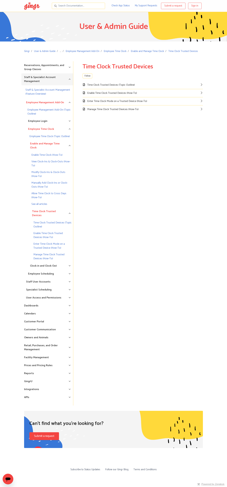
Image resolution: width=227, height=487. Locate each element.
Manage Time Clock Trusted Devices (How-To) (48, 256)
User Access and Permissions (43, 297)
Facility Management (36, 357)
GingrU (28, 381)
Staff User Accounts (38, 282)
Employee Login (37, 121)
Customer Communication (40, 329)
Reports (29, 373)
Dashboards (31, 305)
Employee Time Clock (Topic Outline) (49, 136)
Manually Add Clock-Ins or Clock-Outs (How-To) (49, 185)
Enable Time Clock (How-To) (46, 155)
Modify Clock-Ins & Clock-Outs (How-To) (48, 174)
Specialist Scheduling (39, 289)
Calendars (30, 313)
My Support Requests (146, 5)
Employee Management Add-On (82, 51)
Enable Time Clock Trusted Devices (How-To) (48, 235)
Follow (87, 76)
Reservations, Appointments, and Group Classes (44, 67)
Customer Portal (34, 321)
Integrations (31, 389)
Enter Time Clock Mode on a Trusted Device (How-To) (49, 246)
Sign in (194, 6)
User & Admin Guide (45, 51)
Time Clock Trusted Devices (183, 51)
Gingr (27, 51)
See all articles (39, 204)
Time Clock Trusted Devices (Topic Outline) (52, 224)
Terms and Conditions (145, 469)
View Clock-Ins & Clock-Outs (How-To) (50, 163)
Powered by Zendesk (213, 484)
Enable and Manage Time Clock (147, 51)
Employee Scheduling (41, 274)
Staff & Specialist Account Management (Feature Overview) (47, 92)
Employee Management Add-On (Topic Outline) (49, 112)
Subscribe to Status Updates (85, 469)
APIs (26, 397)
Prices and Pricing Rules (38, 365)
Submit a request (173, 6)
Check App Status (121, 5)
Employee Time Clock (115, 51)
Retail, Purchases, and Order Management (41, 347)
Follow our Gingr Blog (116, 469)
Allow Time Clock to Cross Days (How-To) (48, 195)
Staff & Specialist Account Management (40, 79)
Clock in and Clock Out (43, 266)
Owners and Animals (36, 337)
